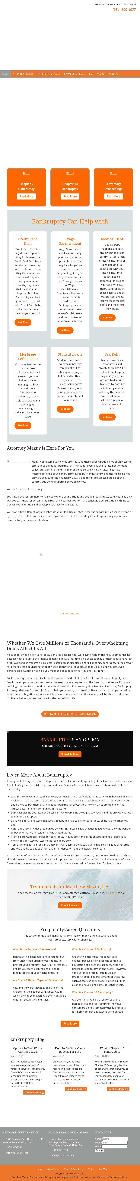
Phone (98, 1146)
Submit (99, 1150)
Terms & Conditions (74, 1169)
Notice (91, 1169)
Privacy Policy (53, 1169)
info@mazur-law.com (17, 1152)
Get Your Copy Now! (70, 613)
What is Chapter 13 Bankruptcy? (112, 1050)
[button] (40, 41)
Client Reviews (70, 905)
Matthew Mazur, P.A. (11, 8)
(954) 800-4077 (124, 9)
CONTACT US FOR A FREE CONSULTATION (70, 714)
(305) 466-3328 (60, 1150)
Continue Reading (35, 1092)
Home (39, 1169)
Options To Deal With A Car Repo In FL (28, 1050)
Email (98, 1142)
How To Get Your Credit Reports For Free (70, 1050)
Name (99, 1138)
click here (111, 892)
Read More (26, 196)
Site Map (103, 1169)
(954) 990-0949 (14, 1147)
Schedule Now (70, 754)
